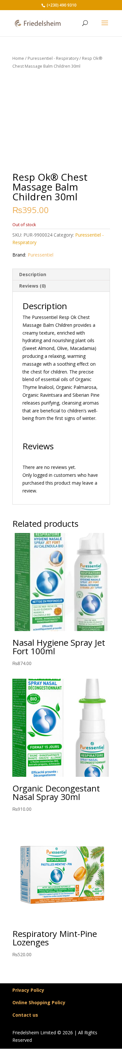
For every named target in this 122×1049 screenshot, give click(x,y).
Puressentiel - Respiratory (53, 58)
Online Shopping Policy (38, 1002)
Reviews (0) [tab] (32, 286)
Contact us (25, 1015)
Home (18, 58)
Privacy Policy (28, 990)
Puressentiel (40, 255)
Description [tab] (32, 274)
